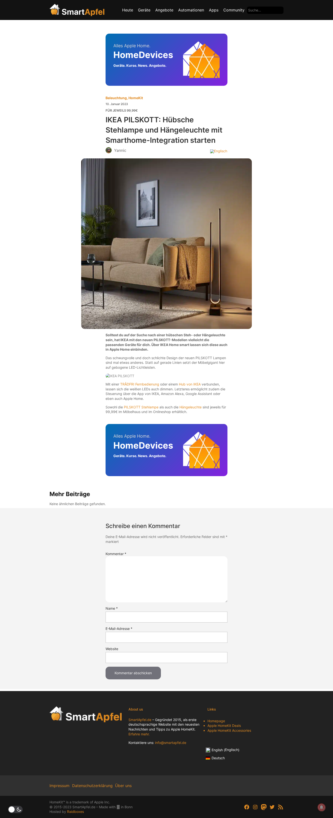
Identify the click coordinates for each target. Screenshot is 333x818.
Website (112, 649)
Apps (213, 10)
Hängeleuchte (190, 407)
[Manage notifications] (321, 807)
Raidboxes (75, 811)
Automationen (191, 10)
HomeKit (135, 98)
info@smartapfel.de (170, 743)
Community (234, 10)
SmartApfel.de (139, 720)
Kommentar (116, 554)
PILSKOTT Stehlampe (141, 407)
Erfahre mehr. (139, 734)
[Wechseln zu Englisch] (218, 151)
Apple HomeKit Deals (224, 725)
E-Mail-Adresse (119, 628)
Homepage (216, 721)
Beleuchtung (116, 98)
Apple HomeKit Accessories (229, 730)
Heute (127, 10)
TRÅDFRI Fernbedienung (139, 384)
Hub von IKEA (190, 384)
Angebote (164, 10)
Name (112, 608)
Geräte (144, 10)
